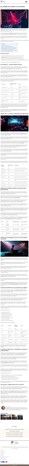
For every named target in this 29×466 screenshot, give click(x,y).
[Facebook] (1, 462)
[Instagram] (6, 462)
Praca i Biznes (2, 455)
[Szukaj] (27, 1)
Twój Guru (13, 465)
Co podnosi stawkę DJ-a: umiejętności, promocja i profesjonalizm (9, 50)
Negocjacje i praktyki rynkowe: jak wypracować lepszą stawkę (9, 47)
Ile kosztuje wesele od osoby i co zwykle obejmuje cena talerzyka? (14, 429)
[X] (3, 462)
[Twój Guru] (3, 2)
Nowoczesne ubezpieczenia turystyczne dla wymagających (14, 436)
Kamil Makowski (4, 8)
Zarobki (11, 8)
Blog (23, 463)
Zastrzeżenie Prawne (14, 463)
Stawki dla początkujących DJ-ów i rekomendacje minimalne (9, 48)
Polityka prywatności (10, 463)
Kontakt (18, 463)
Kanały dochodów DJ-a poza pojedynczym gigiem (7, 49)
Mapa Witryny (21, 463)
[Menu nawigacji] (26, 1)
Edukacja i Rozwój (3, 451)
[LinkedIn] (5, 462)
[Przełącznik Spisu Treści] (16, 44)
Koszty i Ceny (2, 454)
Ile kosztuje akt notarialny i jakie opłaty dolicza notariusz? (14, 434)
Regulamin (6, 463)
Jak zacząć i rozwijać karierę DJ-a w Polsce (7, 51)
